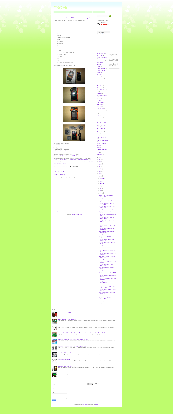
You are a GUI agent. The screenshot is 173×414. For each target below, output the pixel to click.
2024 (100, 163)
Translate (106, 33)
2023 (100, 164)
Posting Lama (91, 211)
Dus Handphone (100, 78)
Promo (98, 133)
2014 (100, 303)
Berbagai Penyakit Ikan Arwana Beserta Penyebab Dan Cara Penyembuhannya (73, 352)
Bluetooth (99, 64)
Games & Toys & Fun (101, 89)
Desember (102, 178)
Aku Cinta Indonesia (101, 53)
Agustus (101, 185)
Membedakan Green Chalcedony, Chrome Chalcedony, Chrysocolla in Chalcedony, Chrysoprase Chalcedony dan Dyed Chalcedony (83, 332)
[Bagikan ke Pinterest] (77, 166)
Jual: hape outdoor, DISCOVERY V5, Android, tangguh (106, 218)
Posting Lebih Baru (58, 211)
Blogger (96, 404)
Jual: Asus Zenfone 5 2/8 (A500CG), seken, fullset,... (106, 196)
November (102, 179)
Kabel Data (99, 106)
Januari (101, 301)
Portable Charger (100, 131)
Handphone (99, 93)
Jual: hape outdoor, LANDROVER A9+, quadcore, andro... (107, 284)
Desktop (98, 76)
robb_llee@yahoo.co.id (61, 150)
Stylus (98, 152)
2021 (100, 168)
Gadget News (99, 85)
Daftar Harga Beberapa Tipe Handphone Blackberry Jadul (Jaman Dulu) (72, 346)
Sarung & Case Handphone (102, 140)
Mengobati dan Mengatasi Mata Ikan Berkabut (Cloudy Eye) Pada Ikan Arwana (73, 339)
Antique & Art (99, 55)
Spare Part (99, 147)
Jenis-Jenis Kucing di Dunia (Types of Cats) (66, 326)
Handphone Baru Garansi (102, 95)
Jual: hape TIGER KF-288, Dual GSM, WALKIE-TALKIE (106, 235)
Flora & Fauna (100, 81)
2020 (100, 169)
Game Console (100, 87)
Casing (98, 66)
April (101, 192)
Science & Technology (101, 143)
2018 (100, 173)
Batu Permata (100, 62)
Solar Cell (99, 145)
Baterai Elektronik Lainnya (102, 57)
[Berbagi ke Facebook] (76, 166)
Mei (100, 190)
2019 (100, 171)
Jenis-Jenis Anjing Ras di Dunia (64, 359)
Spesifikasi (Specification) (102, 149)
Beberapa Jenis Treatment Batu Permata (66, 312)
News (98, 118)
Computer (99, 74)
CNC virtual (64, 7)
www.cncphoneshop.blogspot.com (63, 152)
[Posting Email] (70, 166)
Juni (101, 188)
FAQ (103, 11)
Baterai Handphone (101, 60)
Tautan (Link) (99, 154)
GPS (98, 91)
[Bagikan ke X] (75, 166)
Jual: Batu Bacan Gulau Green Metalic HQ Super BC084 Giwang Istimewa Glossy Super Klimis (76, 372)
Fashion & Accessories (101, 80)
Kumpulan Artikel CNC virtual (86, 11)
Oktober (101, 181)
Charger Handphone (101, 68)
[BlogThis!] (74, 166)
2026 (100, 159)
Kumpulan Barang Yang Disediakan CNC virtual (69, 11)
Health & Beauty (100, 102)
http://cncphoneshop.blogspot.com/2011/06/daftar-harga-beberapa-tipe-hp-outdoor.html (75, 155)
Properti (98, 135)
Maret (101, 193)
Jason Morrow (84, 404)
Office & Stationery (101, 120)
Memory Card (99, 117)
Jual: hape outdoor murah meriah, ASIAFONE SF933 (105, 223)
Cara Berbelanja (97, 11)
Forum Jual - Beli (59, 168)
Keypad (98, 115)
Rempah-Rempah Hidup (101, 137)
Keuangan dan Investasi (102, 112)
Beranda (56, 11)
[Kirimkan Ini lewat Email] (72, 166)
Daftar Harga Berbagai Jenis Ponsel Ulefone (66, 366)
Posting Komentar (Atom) (77, 214)
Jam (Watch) (99, 104)
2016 (100, 176)
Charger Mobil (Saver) (101, 70)
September (102, 183)
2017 (100, 175)
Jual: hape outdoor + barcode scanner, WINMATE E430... (106, 240)
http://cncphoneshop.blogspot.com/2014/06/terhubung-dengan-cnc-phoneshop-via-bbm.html (73, 159)
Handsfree (99, 98)
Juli (100, 186)
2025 (100, 161)
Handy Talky (99, 100)
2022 (100, 166)
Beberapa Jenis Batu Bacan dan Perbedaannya (67, 319)
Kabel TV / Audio (100, 108)
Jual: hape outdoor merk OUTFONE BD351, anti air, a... (106, 265)
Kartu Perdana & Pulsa (101, 110)
